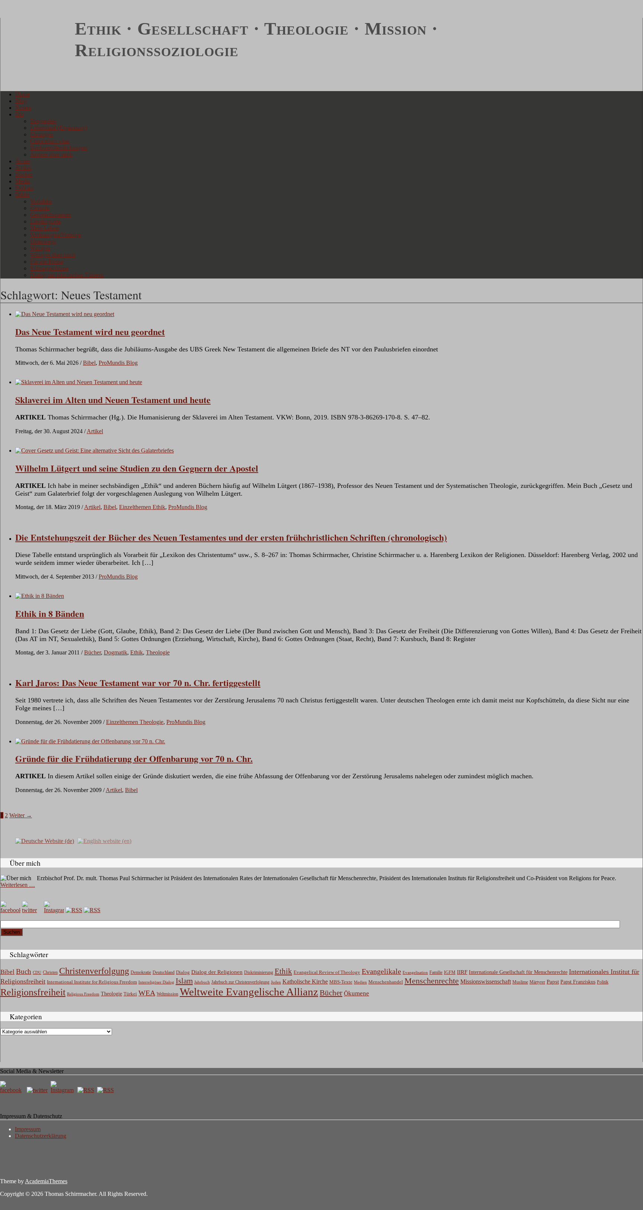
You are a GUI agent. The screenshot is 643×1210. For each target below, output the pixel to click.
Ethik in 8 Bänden (49, 613)
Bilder (22, 195)
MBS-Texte (340, 982)
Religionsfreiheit (32, 992)
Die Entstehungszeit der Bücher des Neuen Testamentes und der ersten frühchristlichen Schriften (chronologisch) (231, 537)
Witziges (40, 248)
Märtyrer (537, 982)
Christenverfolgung (94, 971)
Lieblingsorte (45, 221)
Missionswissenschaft (485, 981)
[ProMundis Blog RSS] (92, 910)
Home (22, 94)
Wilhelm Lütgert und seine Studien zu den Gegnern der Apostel (136, 467)
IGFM (449, 972)
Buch (23, 971)
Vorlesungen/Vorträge (55, 235)
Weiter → (20, 815)
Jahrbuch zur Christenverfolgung (240, 982)
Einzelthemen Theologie (134, 722)
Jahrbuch (202, 982)
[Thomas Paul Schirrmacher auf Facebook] (10, 910)
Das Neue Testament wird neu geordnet (90, 331)
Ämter (22, 161)
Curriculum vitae (50, 141)
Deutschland (164, 972)
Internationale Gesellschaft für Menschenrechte (518, 972)
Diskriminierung (258, 972)
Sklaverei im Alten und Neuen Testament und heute (113, 399)
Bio (19, 114)
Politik (602, 982)
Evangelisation (415, 972)
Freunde (39, 208)
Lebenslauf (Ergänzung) (58, 128)
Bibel (89, 363)
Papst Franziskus (577, 982)
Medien (360, 982)
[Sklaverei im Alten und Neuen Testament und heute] (78, 382)
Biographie (43, 121)
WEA (146, 993)
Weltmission (167, 994)
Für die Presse (46, 261)
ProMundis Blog (118, 363)
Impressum (28, 1129)
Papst (553, 982)
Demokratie (141, 972)
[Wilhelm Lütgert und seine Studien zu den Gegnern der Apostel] (94, 450)
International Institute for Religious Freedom (92, 982)
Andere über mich (51, 154)
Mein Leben (44, 228)
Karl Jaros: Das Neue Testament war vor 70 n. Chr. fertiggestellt (137, 682)
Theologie (158, 652)
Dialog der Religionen (217, 972)
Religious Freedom (83, 994)
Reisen (23, 107)
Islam (184, 980)
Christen (50, 972)
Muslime (520, 982)
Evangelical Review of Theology (327, 972)
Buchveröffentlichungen (58, 148)
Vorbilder (41, 201)
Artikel (23, 168)
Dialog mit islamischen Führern (67, 275)
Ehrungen (41, 134)
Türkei (130, 994)
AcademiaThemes (46, 1181)
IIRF (462, 972)
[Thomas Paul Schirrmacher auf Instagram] (54, 910)
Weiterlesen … (17, 885)
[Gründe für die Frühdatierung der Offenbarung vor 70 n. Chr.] (90, 741)
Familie (435, 972)
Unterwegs (43, 241)
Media (22, 181)
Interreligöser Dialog (156, 982)
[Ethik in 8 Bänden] (39, 596)
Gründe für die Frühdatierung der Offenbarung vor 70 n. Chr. (134, 758)
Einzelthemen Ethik (142, 507)
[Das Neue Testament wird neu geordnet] (64, 314)
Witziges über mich (52, 255)
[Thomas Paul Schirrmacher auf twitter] (32, 910)
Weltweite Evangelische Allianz (249, 992)
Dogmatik (115, 652)
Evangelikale (381, 971)
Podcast (24, 188)
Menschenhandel (385, 982)
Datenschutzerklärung (40, 1136)
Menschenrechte (431, 980)
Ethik (136, 652)
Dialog (183, 972)
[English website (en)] (104, 840)
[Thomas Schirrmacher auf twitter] (38, 1090)
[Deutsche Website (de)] (44, 840)
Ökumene (356, 993)
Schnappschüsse (49, 268)
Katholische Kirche (305, 981)
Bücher (23, 174)
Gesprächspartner (50, 215)
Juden (276, 982)
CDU (37, 972)
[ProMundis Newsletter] (73, 910)
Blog (21, 101)
